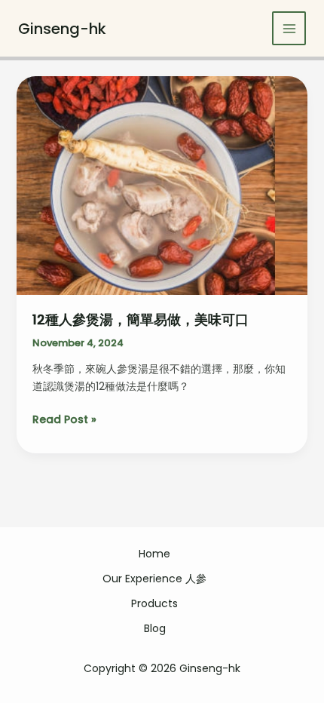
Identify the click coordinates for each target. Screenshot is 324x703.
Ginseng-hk (62, 28)
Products (154, 603)
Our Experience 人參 (154, 578)
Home (154, 553)
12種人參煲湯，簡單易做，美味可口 (140, 319)
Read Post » (64, 419)
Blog (155, 628)
